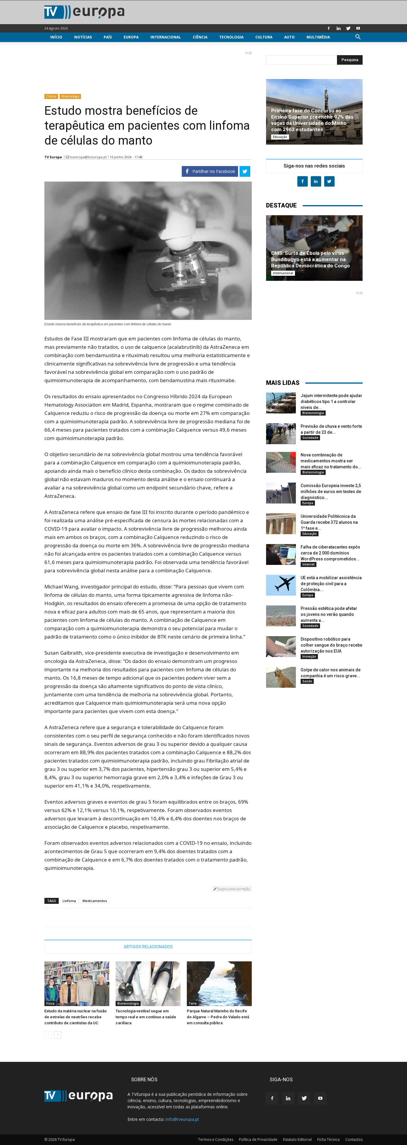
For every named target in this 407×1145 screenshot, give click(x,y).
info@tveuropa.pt (182, 1119)
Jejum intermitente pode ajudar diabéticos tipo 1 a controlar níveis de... (331, 401)
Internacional (165, 37)
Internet (308, 564)
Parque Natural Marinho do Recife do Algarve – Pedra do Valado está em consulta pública (218, 1017)
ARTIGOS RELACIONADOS (148, 947)
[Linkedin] (338, 28)
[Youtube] (358, 28)
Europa (131, 37)
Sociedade (310, 438)
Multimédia (318, 37)
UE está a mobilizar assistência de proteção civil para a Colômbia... (331, 583)
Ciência (200, 37)
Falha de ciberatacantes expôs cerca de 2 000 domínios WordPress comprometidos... (330, 553)
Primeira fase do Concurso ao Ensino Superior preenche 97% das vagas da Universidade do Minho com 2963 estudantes (312, 120)
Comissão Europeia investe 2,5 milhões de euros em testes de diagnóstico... (331, 491)
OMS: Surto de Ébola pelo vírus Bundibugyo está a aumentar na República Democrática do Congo (310, 259)
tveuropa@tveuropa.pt (88, 157)
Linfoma (69, 900)
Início (56, 37)
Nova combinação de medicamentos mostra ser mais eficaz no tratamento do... (331, 461)
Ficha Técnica (328, 1139)
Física (50, 1003)
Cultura (263, 37)
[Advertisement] (148, 70)
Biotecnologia (70, 96)
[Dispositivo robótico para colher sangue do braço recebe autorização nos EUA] (281, 646)
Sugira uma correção (233, 889)
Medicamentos (95, 900)
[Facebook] (328, 28)
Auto (289, 37)
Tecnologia (231, 37)
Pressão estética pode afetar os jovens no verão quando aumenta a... (329, 614)
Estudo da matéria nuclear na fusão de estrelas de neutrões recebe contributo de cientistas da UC (75, 1017)
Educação (280, 137)
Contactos (354, 1139)
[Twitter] (348, 28)
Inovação (309, 656)
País (108, 37)
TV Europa (53, 157)
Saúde (307, 681)
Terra (193, 1003)
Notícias (83, 37)
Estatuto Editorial (297, 1139)
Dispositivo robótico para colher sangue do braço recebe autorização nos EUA (331, 645)
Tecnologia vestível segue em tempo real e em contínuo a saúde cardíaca (146, 1017)
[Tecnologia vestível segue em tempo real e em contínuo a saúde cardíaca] (148, 983)
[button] (358, 38)
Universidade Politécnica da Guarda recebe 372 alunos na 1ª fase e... (329, 522)
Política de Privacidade (258, 1139)
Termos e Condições (215, 1139)
